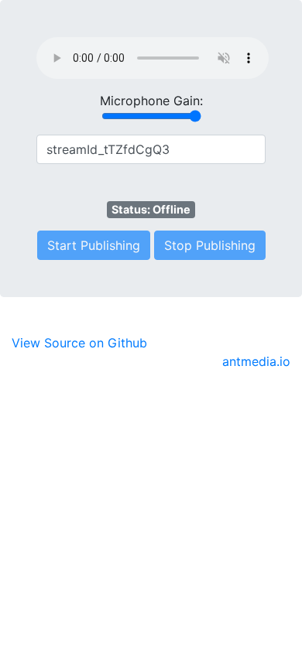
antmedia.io (256, 361)
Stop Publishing (210, 245)
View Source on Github (79, 342)
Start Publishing (93, 245)
